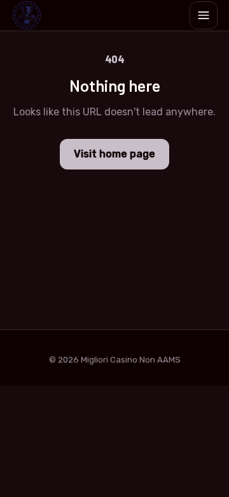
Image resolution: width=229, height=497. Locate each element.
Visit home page (114, 154)
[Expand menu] (204, 15)
